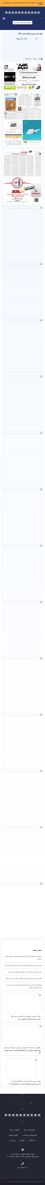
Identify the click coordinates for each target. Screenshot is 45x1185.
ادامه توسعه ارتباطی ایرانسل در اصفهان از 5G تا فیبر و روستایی (23, 978)
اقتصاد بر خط (14, 1130)
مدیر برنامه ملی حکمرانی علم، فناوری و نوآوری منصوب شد (25, 972)
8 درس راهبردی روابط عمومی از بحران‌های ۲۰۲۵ (24, 1084)
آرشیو (22, 1140)
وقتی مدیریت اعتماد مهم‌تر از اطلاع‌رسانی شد (25, 1081)
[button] (4, 18)
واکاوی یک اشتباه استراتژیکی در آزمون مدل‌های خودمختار (22, 1047)
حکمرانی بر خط (29, 1130)
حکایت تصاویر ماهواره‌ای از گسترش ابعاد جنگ (25, 1016)
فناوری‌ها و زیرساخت (29, 1135)
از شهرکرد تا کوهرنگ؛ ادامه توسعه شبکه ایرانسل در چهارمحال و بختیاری (22, 3)
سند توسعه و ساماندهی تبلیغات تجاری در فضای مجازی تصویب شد (23, 965)
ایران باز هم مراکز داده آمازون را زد (28, 1019)
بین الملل (32, 1140)
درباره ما (13, 1140)
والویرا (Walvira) (5, 1181)
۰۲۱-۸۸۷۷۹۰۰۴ (22, 1168)
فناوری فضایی (13, 1135)
